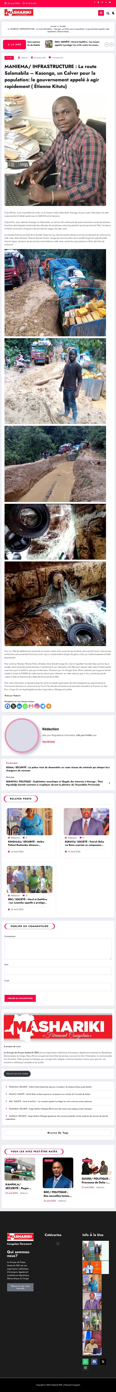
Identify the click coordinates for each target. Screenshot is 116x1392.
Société (9, 58)
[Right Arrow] (111, 44)
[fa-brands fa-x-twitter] (98, 2)
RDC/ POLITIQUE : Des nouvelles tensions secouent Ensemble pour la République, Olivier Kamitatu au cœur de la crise (58, 1194)
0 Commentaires (57, 58)
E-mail (7, 980)
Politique (48, 1160)
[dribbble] (102, 2)
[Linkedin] (19, 706)
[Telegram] (42, 706)
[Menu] (101, 13)
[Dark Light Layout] (113, 13)
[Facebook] (7, 706)
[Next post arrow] (109, 783)
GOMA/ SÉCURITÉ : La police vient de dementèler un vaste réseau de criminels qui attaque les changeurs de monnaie (57, 769)
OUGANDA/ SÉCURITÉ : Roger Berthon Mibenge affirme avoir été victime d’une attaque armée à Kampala (50, 1108)
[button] (58, 1243)
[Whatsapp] (25, 706)
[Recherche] (108, 13)
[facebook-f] (94, 2)
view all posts (48, 742)
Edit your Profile (84, 735)
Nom (6, 964)
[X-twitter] (103, 1362)
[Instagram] (37, 706)
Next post (10, 777)
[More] (48, 706)
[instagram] (106, 2)
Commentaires (10, 936)
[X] (13, 706)
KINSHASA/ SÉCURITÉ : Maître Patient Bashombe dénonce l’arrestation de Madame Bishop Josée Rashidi (26, 843)
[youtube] (109, 2)
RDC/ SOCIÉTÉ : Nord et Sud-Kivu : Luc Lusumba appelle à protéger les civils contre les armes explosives (53, 43)
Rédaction (24, 58)
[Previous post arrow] (109, 767)
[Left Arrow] (106, 44)
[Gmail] (31, 706)
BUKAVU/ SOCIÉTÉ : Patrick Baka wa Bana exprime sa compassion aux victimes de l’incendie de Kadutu (84, 843)
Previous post (11, 763)
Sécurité (10, 1160)
